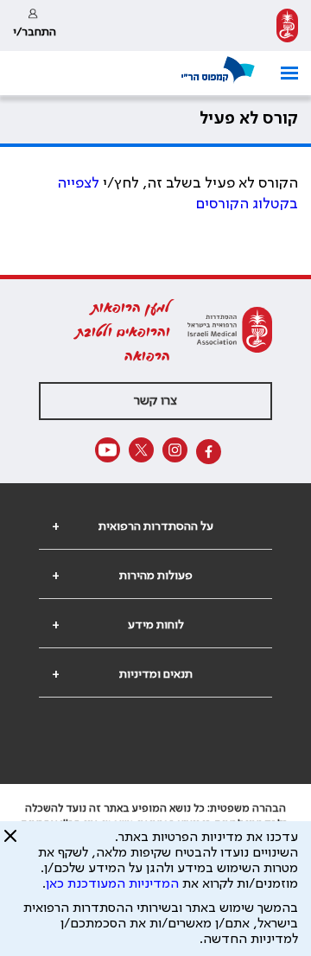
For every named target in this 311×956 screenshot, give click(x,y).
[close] (10, 843)
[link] (287, 25)
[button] (283, 73)
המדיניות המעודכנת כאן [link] (112, 884)
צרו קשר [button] (155, 401)
